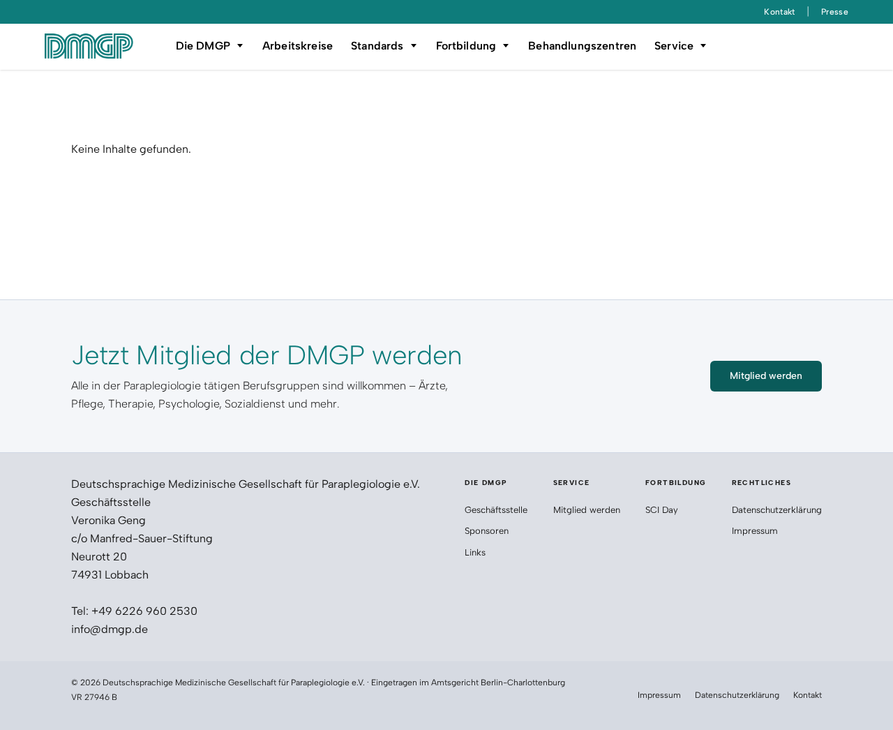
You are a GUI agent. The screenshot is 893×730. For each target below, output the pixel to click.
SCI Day (661, 510)
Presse (834, 12)
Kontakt (779, 12)
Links (475, 552)
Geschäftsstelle (496, 510)
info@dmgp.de (109, 629)
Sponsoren (488, 531)
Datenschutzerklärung (777, 510)
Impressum (755, 531)
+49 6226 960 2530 (144, 611)
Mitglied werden (586, 510)
